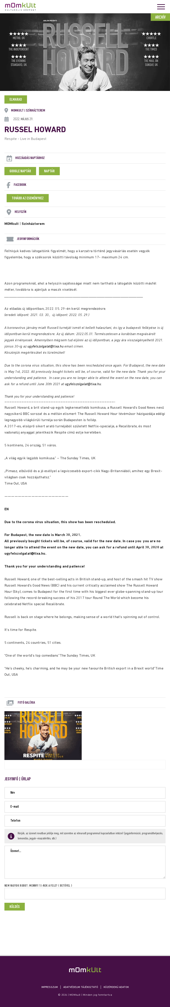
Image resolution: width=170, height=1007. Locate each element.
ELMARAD (16, 100)
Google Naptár (20, 171)
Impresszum (49, 987)
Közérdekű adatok (116, 987)
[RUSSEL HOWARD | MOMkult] (85, 969)
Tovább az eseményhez (28, 198)
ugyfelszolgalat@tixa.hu (45, 346)
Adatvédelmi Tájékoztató (80, 987)
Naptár (49, 171)
